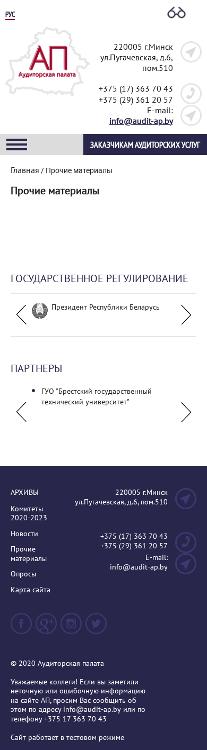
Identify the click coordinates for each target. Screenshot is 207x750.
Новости (24, 533)
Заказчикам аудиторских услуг (145, 144)
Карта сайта (30, 589)
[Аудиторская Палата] (47, 99)
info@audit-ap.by (141, 120)
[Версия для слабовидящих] (176, 13)
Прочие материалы (29, 554)
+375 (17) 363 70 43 (136, 88)
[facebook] (21, 628)
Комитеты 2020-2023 (29, 513)
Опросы (23, 574)
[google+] (46, 628)
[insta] (71, 628)
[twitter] (96, 628)
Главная (25, 170)
